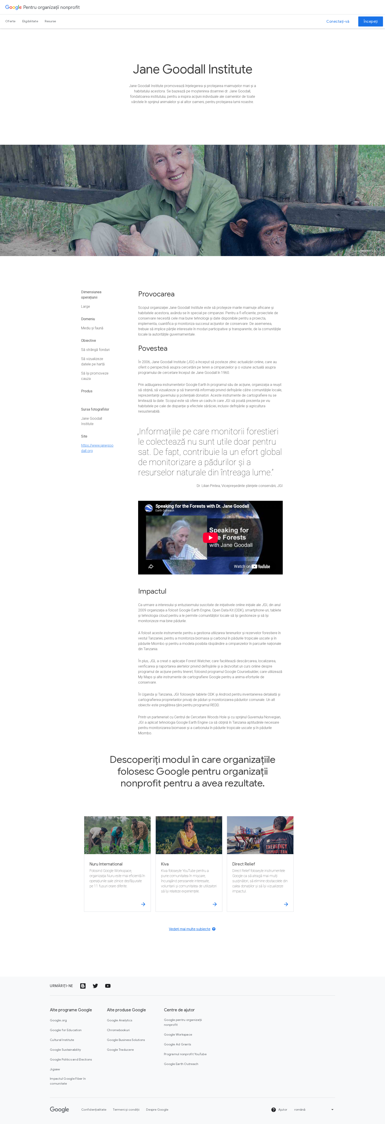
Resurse (50, 21)
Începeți (371, 21)
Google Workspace (178, 1034)
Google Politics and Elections (71, 1059)
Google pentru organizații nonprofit (183, 1022)
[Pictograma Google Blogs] (83, 986)
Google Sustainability (65, 1050)
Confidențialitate (93, 1110)
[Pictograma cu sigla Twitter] (95, 986)
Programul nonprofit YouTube (185, 1054)
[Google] (13, 7)
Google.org (58, 1020)
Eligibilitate (30, 21)
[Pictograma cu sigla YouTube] (108, 986)
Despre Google (157, 1110)
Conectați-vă (337, 21)
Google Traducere (120, 1050)
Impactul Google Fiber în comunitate (68, 1081)
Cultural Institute (62, 1040)
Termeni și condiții (126, 1110)
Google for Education (66, 1030)
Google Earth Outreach (181, 1064)
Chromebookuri (118, 1030)
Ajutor (282, 1110)
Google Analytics (119, 1020)
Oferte (10, 21)
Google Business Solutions (126, 1040)
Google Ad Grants (177, 1044)
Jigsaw (55, 1069)
